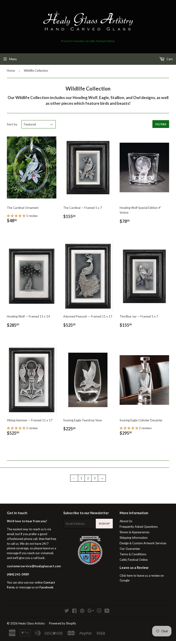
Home (11, 70)
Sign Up (104, 523)
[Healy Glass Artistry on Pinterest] (82, 611)
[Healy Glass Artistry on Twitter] (66, 611)
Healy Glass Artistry (31, 623)
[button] (16, 216)
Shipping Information (134, 537)
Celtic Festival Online (134, 560)
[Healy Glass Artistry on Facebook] (74, 611)
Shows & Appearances (134, 532)
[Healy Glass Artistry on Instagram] (99, 611)
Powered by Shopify (62, 623)
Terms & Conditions (133, 554)
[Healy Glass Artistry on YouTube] (106, 611)
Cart (169, 59)
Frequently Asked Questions (139, 526)
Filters (160, 124)
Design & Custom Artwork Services (143, 543)
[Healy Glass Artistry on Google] (91, 611)
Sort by (12, 124)
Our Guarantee (130, 548)
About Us (126, 521)
